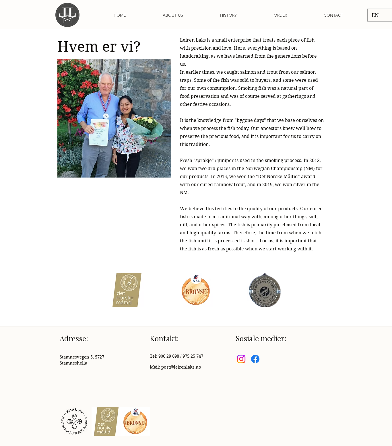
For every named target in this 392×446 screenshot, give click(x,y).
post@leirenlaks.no (181, 367)
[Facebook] (255, 359)
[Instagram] (241, 359)
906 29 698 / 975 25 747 (180, 356)
